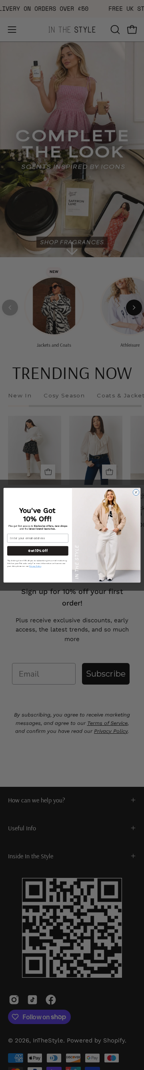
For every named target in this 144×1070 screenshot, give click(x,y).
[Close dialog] (136, 492)
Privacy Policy (35, 566)
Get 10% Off (37, 550)
